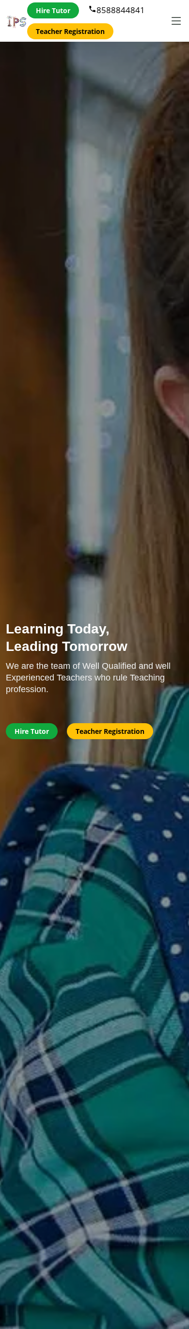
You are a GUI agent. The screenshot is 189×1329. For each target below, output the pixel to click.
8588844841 (116, 10)
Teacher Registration (70, 31)
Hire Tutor (53, 10)
